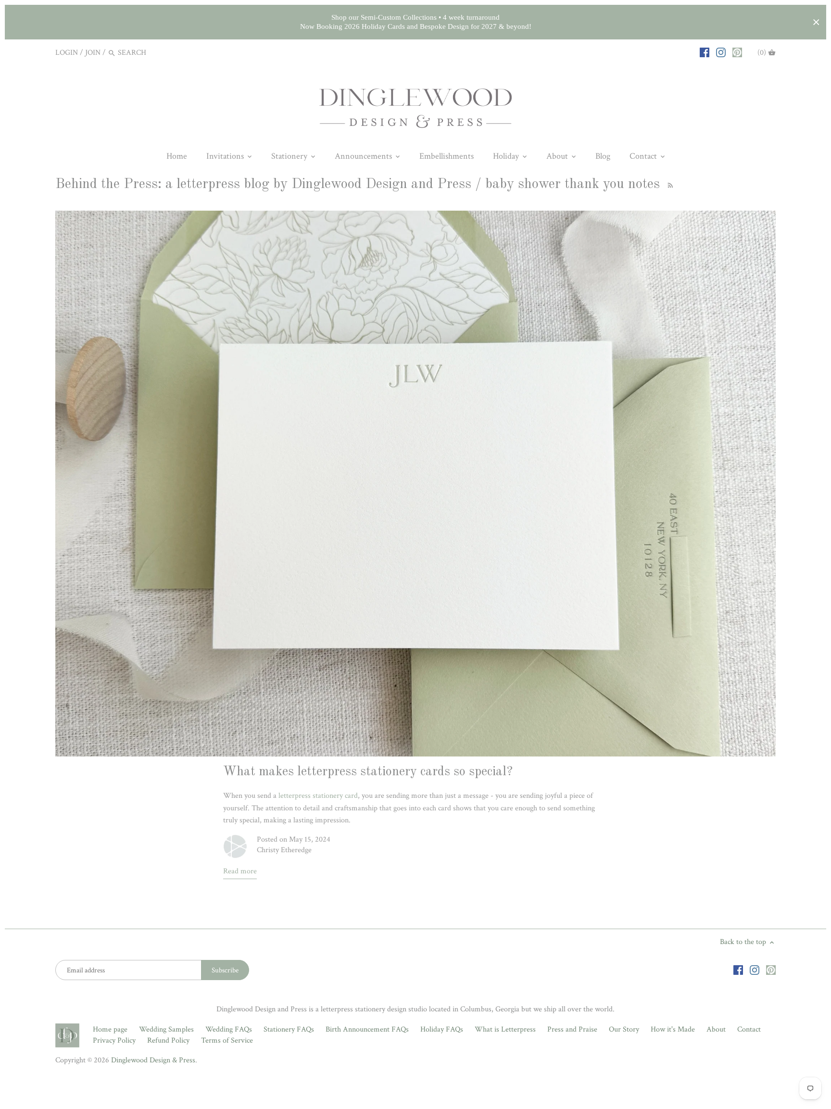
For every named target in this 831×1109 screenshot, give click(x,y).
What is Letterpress (505, 1029)
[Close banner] (816, 22)
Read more (240, 871)
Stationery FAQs (289, 1029)
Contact (749, 1029)
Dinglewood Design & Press (153, 1060)
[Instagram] (721, 52)
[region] (415, 22)
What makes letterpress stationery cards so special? (368, 772)
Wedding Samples (166, 1029)
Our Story (624, 1029)
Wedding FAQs (228, 1029)
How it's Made (673, 1029)
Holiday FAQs (441, 1029)
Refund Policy (168, 1040)
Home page (110, 1029)
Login (66, 53)
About (716, 1029)
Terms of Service (227, 1040)
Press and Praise (572, 1029)
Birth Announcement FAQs (367, 1029)
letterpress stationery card (318, 796)
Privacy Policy (114, 1040)
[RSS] (669, 184)
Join (93, 53)
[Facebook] (704, 52)
